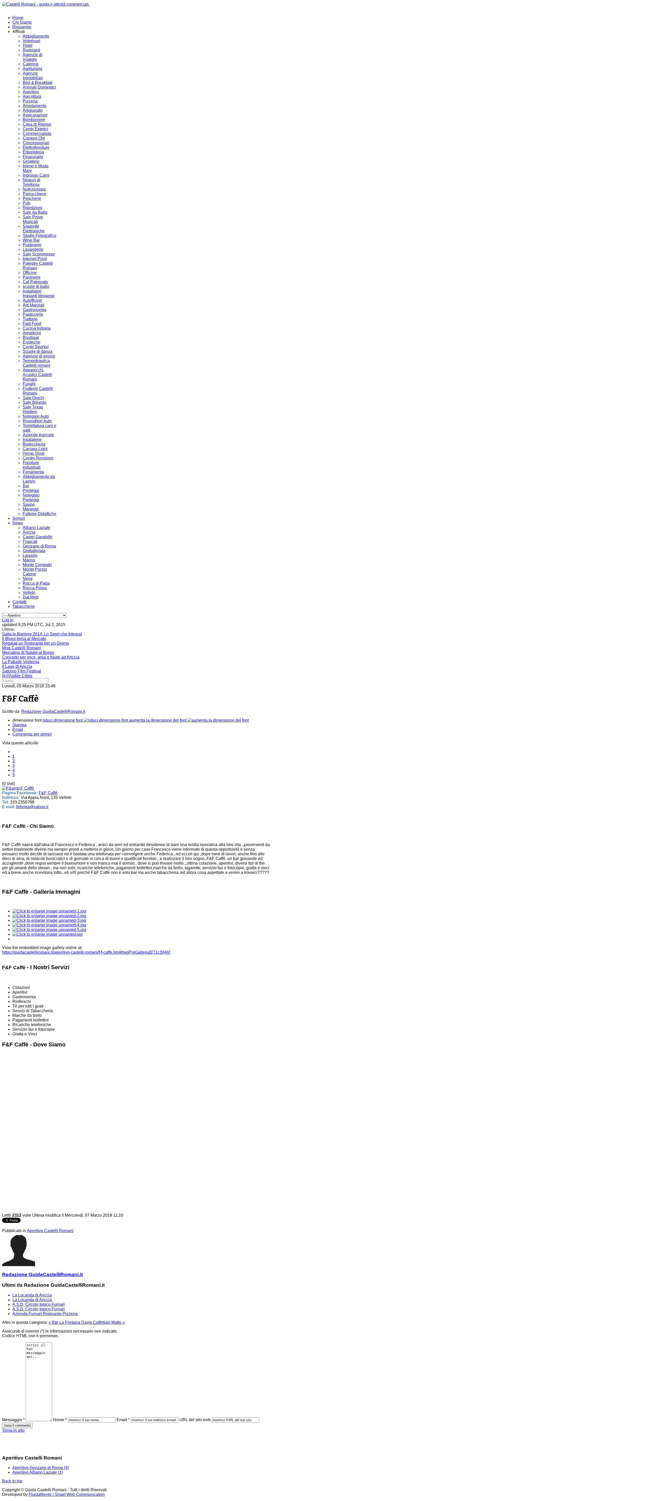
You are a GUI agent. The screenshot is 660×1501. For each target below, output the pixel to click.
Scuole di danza (37, 351)
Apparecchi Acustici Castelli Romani (37, 374)
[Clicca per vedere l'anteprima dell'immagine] (18, 788)
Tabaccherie (23, 606)
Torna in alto (13, 1430)
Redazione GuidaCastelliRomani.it (53, 711)
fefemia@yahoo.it (32, 807)
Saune (29, 504)
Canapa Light (35, 449)
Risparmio (21, 27)
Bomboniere (34, 119)
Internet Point (35, 259)
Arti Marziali (33, 305)
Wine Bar (31, 240)
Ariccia (29, 532)
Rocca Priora (35, 588)
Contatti (19, 602)
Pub (26, 203)
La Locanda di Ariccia (32, 1295)
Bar (26, 486)
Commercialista (37, 133)
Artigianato (33, 110)
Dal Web (31, 597)
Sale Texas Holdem (33, 409)
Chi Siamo (22, 22)
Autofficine (32, 300)
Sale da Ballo (35, 212)
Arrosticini (32, 333)
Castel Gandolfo (37, 537)
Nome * (60, 1420)
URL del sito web (195, 1420)
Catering (30, 64)
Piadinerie (32, 245)
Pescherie (32, 198)
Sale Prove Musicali (33, 219)
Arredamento (34, 106)
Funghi (29, 384)
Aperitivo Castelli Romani (50, 1231)
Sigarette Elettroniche (34, 228)
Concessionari (36, 143)
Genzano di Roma (39, 546)
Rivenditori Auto (37, 421)
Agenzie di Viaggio (32, 57)
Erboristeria (33, 152)
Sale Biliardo (34, 402)
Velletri (29, 592)
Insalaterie (32, 439)
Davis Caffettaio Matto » (103, 1322)
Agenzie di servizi (39, 356)
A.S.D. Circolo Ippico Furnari (38, 1304)
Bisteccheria (34, 444)
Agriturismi (32, 68)
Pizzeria (30, 101)
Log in (7, 620)
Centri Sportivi (36, 347)
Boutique (31, 337)
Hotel (27, 45)
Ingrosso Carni (36, 175)
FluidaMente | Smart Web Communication (67, 1494)
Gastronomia (34, 310)
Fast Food (32, 323)
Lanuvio (30, 555)
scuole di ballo (36, 286)
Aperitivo (31, 92)
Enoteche (31, 342)
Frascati (30, 541)
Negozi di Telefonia (31, 182)
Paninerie (31, 277)
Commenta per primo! (32, 734)
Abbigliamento (36, 36)
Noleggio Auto (36, 416)
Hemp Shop (34, 453)
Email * (123, 1420)
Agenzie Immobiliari (33, 75)
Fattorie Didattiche (39, 513)
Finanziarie (33, 157)
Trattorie (30, 319)
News (17, 523)
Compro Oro (34, 138)
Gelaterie (31, 161)
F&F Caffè (48, 793)
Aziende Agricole (38, 435)
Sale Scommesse (39, 254)
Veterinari (31, 41)
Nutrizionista (34, 189)
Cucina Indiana (37, 328)
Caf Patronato (35, 282)
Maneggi (31, 509)
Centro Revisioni (38, 458)
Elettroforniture (36, 147)
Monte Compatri (37, 564)
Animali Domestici (39, 87)
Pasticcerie (33, 314)
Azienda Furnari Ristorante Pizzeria (45, 1313)
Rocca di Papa (36, 583)
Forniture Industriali (31, 465)
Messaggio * (13, 1420)
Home (17, 17)
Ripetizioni (32, 208)
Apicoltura (32, 96)
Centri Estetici (35, 129)
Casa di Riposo (37, 124)
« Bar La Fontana (64, 1322)
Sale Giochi (33, 398)
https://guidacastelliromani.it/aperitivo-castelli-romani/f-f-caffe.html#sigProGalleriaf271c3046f (86, 952)
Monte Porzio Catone (35, 571)
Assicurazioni (35, 115)
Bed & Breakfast (37, 82)
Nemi (27, 578)
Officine (30, 272)
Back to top (12, 1481)
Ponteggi (31, 490)
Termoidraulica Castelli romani (36, 363)
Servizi (18, 518)
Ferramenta (33, 472)
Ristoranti (31, 50)
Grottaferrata (34, 551)
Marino (29, 560)
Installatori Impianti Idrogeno (38, 293)
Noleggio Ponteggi (31, 497)
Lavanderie (33, 249)
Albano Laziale (36, 527)
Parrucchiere (34, 194)
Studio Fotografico (39, 235)
